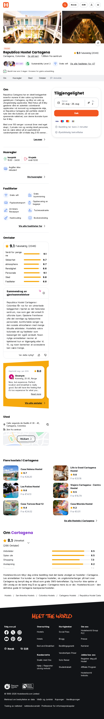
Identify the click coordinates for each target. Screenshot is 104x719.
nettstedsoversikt (32, 706)
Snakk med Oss (44, 660)
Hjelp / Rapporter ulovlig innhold (45, 667)
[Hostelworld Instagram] (19, 632)
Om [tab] (4, 78)
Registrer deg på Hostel (89, 659)
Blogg (61, 639)
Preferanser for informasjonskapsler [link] (58, 706)
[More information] (43, 293)
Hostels (40, 632)
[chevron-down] (28, 543)
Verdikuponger (73, 699)
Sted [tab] (30, 78)
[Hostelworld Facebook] (6, 632)
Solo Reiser (64, 660)
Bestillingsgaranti (66, 646)
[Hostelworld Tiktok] (19, 639)
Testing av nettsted (13, 706)
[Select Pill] (65, 5)
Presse (84, 639)
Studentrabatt (65, 667)
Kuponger (59, 699)
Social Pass (64, 632)
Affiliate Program (88, 667)
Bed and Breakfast (45, 646)
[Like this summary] (39, 355)
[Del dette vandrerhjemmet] (98, 43)
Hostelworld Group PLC (89, 631)
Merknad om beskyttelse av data (19, 699)
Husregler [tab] (17, 78)
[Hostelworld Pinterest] (13, 639)
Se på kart (33, 56)
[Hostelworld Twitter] (13, 632)
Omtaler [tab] (42, 78)
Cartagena (8, 56)
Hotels (40, 639)
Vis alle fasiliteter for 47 (82, 63)
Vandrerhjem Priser (67, 653)
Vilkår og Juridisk (45, 699)
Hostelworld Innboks (86, 674)
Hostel (7, 48)
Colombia (20, 56)
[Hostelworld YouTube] (6, 639)
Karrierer (85, 646)
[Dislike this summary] (45, 355)
